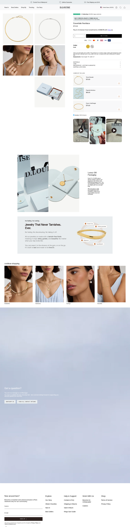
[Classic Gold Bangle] (78, 106)
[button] (24, 7)
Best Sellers (49, 512)
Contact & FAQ (69, 500)
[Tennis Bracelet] (78, 80)
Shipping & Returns (70, 504)
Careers (85, 506)
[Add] (119, 83)
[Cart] (124, 7)
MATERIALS (76, 62)
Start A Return (68, 508)
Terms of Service (8, 524)
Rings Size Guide (70, 512)
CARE (74, 63)
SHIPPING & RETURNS (79, 67)
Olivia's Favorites (51, 504)
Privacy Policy (34, 523)
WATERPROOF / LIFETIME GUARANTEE (84, 65)
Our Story (48, 500)
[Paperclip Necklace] (78, 93)
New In (47, 508)
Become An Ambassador (87, 501)
